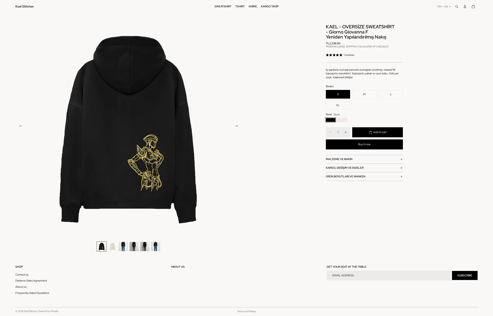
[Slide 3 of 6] (123, 246)
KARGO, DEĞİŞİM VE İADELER (345, 167)
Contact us (21, 274)
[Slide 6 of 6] (155, 246)
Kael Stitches (30, 311)
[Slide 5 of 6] (144, 246)
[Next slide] (237, 126)
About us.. (21, 286)
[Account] (465, 6)
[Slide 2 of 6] (112, 246)
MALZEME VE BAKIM (339, 159)
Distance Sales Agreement (31, 280)
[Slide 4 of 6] (134, 246)
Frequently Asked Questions (32, 293)
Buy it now (364, 144)
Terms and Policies (246, 311)
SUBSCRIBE (464, 275)
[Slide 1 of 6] (101, 246)
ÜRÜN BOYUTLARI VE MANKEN (345, 176)
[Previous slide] (19, 126)
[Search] (457, 6)
